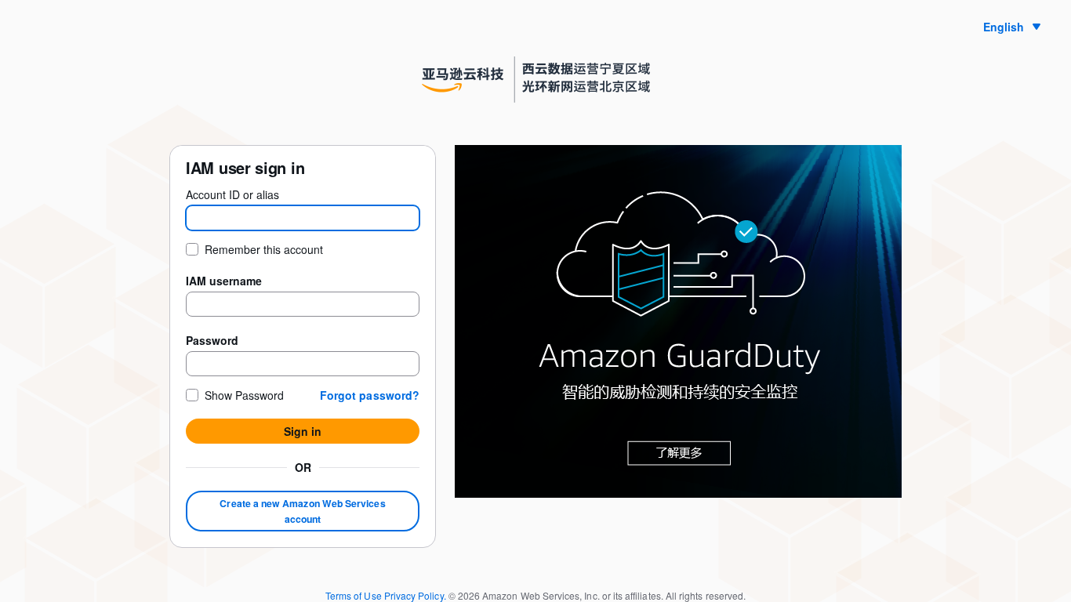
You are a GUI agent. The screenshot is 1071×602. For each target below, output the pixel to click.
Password (212, 340)
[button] (369, 395)
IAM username (224, 280)
